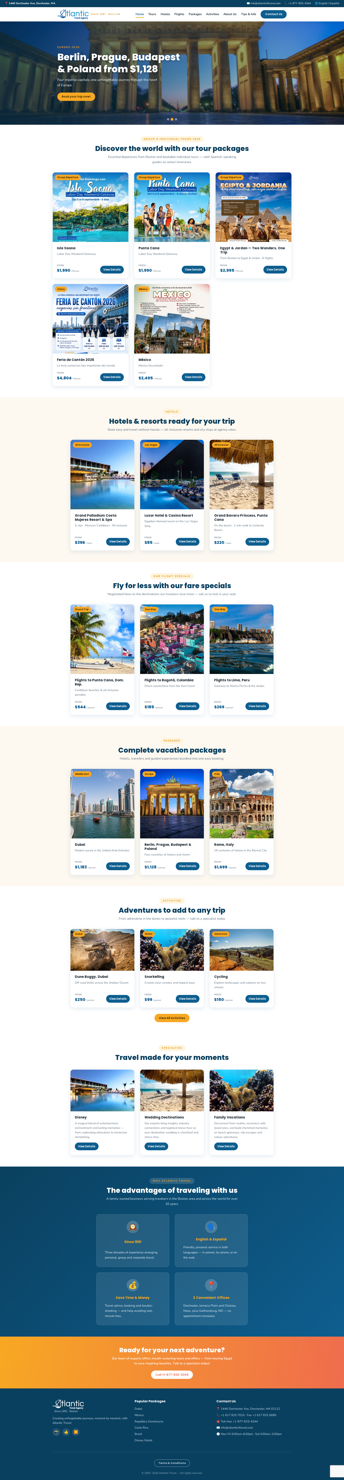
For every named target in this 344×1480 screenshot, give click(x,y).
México (139, 1415)
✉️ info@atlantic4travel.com (263, 3)
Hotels (165, 14)
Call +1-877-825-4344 (172, 1375)
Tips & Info (248, 14)
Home (140, 14)
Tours (152, 14)
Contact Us (273, 14)
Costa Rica (141, 1428)
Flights (179, 14)
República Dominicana (149, 1421)
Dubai (138, 1409)
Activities (212, 14)
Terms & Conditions (172, 1463)
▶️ (76, 1432)
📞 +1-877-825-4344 (297, 3)
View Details (118, 541)
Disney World (143, 1440)
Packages (195, 14)
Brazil (138, 1434)
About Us (229, 14)
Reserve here (72, 102)
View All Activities (172, 1018)
